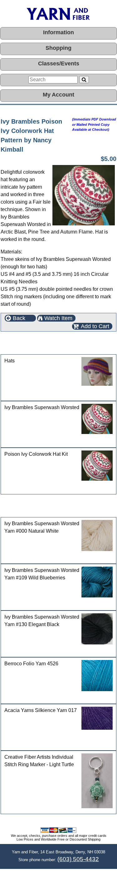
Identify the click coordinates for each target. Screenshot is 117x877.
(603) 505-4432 (78, 859)
